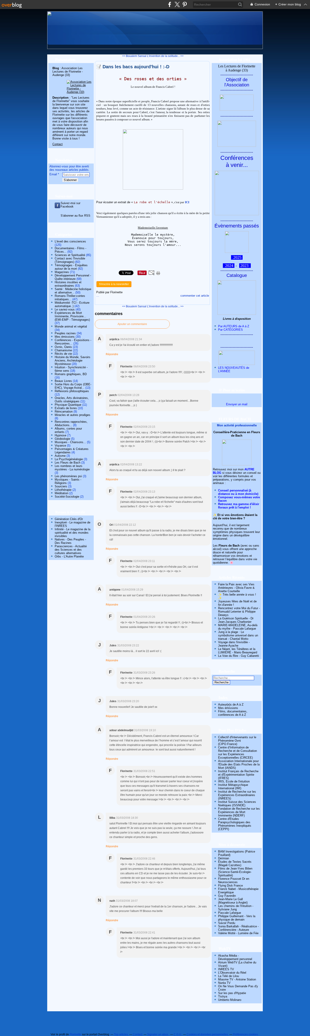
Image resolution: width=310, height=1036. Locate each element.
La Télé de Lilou (228, 976)
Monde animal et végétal (71, 326)
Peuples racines (65, 333)
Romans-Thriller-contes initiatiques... (70, 297)
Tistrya (222, 996)
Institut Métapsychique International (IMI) (233, 786)
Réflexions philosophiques (72, 391)
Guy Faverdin (227, 895)
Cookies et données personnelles (207, 1034)
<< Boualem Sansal (134, 56)
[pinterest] (184, 4)
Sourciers (61, 486)
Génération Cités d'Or (69, 519)
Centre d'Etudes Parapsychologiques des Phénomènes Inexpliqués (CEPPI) (234, 824)
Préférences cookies (245, 1034)
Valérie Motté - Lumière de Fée (238, 933)
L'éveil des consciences (70, 241)
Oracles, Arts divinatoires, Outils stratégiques (72, 399)
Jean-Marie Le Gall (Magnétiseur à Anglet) (233, 900)
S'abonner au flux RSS (75, 215)
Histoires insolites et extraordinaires (68, 284)
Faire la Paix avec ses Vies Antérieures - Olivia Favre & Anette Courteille (236, 588)
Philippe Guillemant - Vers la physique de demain (236, 917)
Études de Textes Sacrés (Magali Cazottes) (234, 863)
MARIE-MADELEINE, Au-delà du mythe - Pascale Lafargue (237, 626)
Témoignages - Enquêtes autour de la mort (71, 267)
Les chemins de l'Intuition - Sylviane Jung (235, 907)
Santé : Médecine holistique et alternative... (73, 290)
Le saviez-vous (65, 309)
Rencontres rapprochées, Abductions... (71, 423)
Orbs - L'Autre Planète (69, 556)
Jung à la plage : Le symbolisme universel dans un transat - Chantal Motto (238, 635)
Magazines (62, 272)
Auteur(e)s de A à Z (231, 704)
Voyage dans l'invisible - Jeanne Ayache (234, 643)
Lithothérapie (63, 489)
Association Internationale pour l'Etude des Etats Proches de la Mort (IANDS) (239, 764)
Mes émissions (65, 336)
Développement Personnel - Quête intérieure (73, 277)
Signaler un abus (158, 1034)
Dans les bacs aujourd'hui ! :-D (136, 66)
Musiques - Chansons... (70, 442)
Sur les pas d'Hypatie (232, 993)
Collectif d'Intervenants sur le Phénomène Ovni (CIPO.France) (237, 740)
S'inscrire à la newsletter (114, 284)
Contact (57, 144)
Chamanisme (63, 350)
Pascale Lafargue (229, 912)
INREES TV (226, 969)
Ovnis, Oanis (63, 347)
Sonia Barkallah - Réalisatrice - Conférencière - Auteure (238, 928)
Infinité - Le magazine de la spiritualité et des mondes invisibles (72, 533)
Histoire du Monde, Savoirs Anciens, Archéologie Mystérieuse (72, 360)
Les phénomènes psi (68, 476)
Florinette (75, 1034)
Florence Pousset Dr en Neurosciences (233, 880)
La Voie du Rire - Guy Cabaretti (238, 655)
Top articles (121, 1034)
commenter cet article (194, 295)
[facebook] (169, 4)
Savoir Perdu (226, 923)
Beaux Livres (63, 381)
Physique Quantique (68, 404)
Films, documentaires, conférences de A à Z (232, 713)
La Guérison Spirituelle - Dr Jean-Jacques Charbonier (235, 620)
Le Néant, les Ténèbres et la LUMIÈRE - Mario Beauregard (237, 650)
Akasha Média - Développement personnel (235, 957)
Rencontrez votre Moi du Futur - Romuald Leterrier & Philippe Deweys (239, 611)
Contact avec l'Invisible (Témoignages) (70, 260)
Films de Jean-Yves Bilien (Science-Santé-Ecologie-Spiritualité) (235, 872)
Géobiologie (62, 438)
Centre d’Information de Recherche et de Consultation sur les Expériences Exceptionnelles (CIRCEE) (237, 752)
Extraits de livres (66, 408)
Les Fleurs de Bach (67, 462)
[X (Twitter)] (177, 4)
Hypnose (60, 435)
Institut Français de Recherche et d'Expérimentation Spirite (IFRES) (238, 775)
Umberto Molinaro (229, 1000)
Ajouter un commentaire (132, 324)
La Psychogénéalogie (69, 459)
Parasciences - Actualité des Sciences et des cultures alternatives (71, 550)
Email (53, 174)
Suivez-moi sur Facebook (70, 204)
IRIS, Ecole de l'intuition (234, 781)
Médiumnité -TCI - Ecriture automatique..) (72, 304)
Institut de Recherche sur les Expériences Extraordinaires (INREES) (237, 795)
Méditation (61, 493)
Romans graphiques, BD (71, 374)
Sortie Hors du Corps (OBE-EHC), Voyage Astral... (73, 386)
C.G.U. (178, 1034)
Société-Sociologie (67, 496)
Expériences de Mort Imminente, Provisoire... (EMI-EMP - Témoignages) (72, 316)
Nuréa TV (224, 983)
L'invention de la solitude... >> (165, 56)
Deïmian (223, 858)
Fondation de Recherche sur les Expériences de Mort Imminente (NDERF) (239, 812)
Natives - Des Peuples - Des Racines (70, 541)
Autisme (60, 455)
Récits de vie (63, 353)
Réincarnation (64, 411)
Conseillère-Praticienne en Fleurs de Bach (236, 433)
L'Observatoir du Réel (232, 972)
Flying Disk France (230, 885)
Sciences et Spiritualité (70, 255)
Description (60, 97)
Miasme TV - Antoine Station (237, 979)
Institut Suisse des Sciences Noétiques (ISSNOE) (237, 803)
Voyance (60, 445)
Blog (55, 68)
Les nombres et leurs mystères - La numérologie (72, 467)
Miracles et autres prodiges (72, 415)
